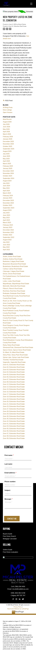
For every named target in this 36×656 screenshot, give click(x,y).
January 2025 (7, 168)
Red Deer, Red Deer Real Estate (14, 291)
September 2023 (8, 208)
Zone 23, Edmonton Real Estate (14, 406)
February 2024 (8, 195)
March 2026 (7, 134)
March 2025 (7, 163)
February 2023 (8, 225)
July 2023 (6, 213)
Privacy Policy (18, 607)
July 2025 (6, 154)
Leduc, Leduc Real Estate (11, 281)
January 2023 (7, 227)
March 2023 (7, 222)
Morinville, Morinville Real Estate (14, 286)
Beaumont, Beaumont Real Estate (14, 264)
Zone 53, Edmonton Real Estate (14, 426)
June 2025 (6, 156)
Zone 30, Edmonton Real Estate (14, 416)
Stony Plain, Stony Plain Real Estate (15, 355)
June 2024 (6, 185)
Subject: (8, 490)
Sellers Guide (7, 549)
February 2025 (8, 166)
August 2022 (7, 240)
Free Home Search (9, 536)
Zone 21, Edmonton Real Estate (14, 404)
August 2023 (7, 210)
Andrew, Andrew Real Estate (12, 259)
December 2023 (8, 200)
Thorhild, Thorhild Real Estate (13, 360)
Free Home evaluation (10, 552)
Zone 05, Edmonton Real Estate (14, 374)
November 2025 (8, 144)
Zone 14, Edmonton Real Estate (14, 387)
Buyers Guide (7, 534)
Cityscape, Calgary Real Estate (13, 271)
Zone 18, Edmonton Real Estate (14, 396)
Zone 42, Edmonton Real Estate (14, 421)
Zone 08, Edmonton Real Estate (14, 382)
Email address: (10, 473)
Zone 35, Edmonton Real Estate (14, 419)
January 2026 (7, 139)
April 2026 (6, 131)
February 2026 (8, 136)
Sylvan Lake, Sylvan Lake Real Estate (16, 357)
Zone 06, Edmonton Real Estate (14, 377)
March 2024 (7, 193)
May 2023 (6, 217)
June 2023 (6, 215)
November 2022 (8, 232)
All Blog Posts (7, 107)
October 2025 (7, 146)
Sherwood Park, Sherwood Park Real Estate (18, 347)
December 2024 (8, 171)
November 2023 (8, 203)
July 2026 (6, 124)
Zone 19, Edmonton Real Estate (14, 399)
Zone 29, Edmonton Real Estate (14, 414)
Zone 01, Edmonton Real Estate (14, 364)
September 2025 (8, 149)
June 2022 (6, 245)
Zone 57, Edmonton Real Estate (14, 433)
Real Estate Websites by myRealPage (18, 609)
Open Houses (7, 112)
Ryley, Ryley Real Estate (11, 345)
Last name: (9, 464)
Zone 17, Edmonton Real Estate (14, 394)
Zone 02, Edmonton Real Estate (14, 367)
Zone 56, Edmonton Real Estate (14, 431)
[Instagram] (16, 599)
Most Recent (7, 119)
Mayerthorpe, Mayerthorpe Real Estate (16, 283)
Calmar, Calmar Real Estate (12, 269)
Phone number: (10, 481)
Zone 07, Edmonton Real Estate (14, 379)
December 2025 (8, 141)
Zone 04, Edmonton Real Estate (14, 372)
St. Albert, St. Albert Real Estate (13, 352)
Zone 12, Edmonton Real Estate (14, 384)
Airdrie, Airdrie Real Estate (12, 256)
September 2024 (8, 178)
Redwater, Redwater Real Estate (14, 293)
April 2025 (6, 161)
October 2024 (7, 176)
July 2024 (6, 183)
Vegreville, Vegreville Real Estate (14, 362)
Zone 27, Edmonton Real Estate (14, 409)
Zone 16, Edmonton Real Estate (14, 392)
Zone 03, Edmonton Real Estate (14, 369)
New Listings (7, 110)
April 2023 (6, 220)
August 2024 (7, 181)
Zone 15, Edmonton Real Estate (14, 389)
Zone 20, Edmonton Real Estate (14, 401)
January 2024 (7, 198)
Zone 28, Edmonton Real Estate (14, 411)
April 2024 (6, 190)
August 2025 (7, 151)
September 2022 (8, 237)
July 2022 (6, 242)
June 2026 (6, 127)
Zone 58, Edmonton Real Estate (14, 436)
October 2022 (7, 235)
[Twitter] (23, 599)
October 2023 (7, 205)
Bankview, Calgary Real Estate (13, 261)
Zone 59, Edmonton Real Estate (14, 438)
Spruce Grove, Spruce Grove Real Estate (17, 350)
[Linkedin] (19, 599)
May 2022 (6, 247)
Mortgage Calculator (10, 539)
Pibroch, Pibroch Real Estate (13, 288)
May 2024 (6, 188)
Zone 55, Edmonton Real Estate (14, 428)
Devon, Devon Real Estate (12, 274)
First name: (9, 455)
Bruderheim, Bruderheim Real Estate (15, 266)
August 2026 (7, 122)
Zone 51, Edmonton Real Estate (17, 26)
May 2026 (6, 129)
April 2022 (6, 249)
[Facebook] (13, 599)
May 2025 (6, 158)
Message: (8, 499)
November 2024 (8, 173)
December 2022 (8, 230)
